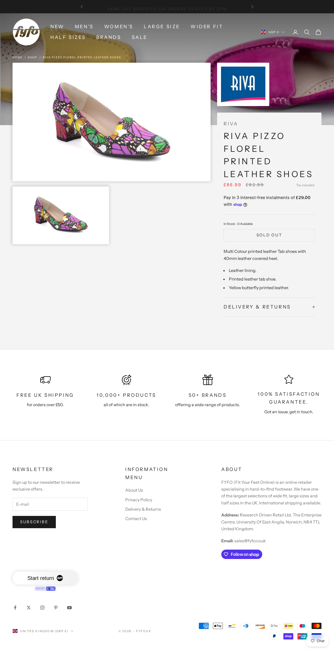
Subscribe (34, 521)
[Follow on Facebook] (15, 607)
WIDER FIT (206, 27)
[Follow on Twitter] (28, 607)
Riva (231, 124)
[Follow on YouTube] (69, 607)
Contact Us (136, 518)
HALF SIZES (68, 37)
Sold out (269, 234)
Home (17, 57)
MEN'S (84, 27)
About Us (134, 490)
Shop (32, 57)
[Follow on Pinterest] (55, 607)
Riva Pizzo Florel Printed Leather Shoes (82, 57)
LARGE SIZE (162, 27)
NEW (57, 27)
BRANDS (108, 37)
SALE (139, 37)
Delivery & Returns (143, 509)
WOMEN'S (118, 27)
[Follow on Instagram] (42, 607)
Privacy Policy (138, 499)
